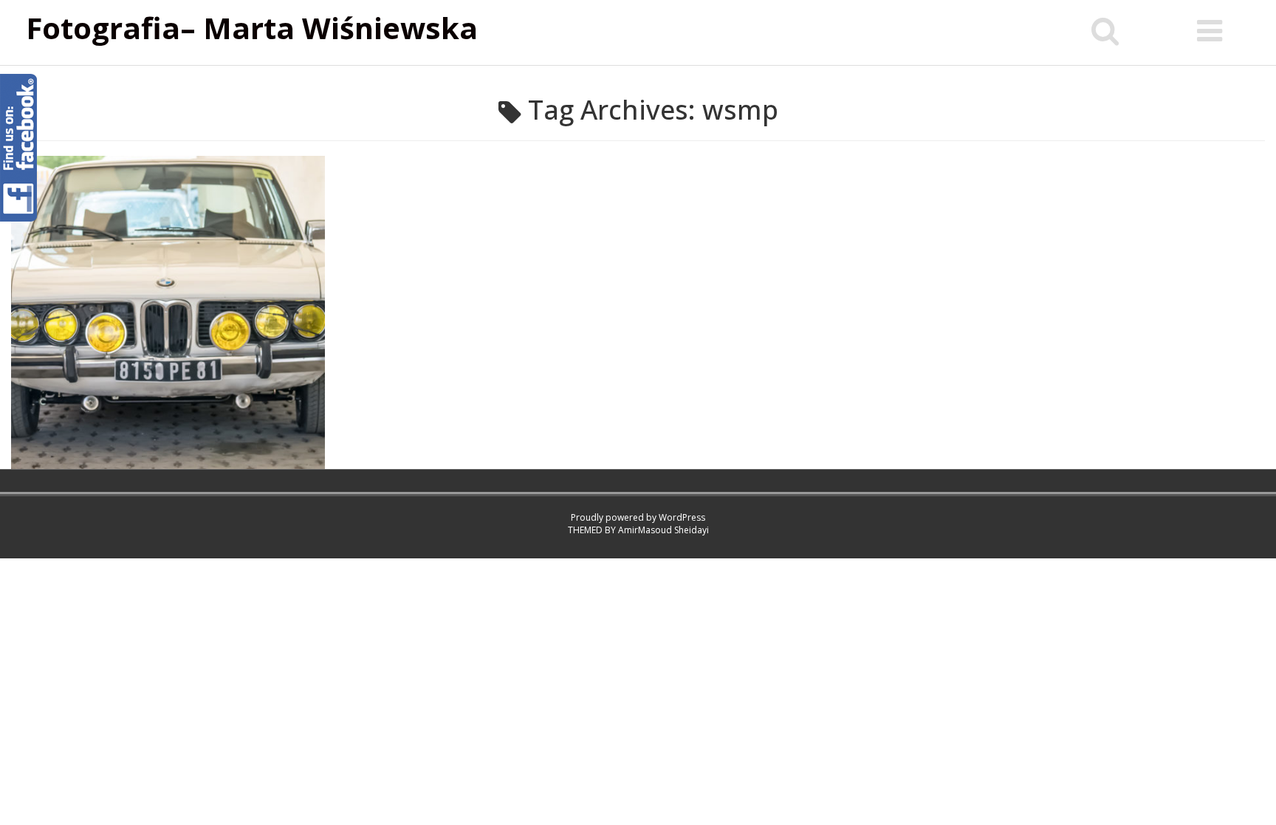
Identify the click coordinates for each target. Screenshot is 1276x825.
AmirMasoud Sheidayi (663, 530)
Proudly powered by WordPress (638, 517)
